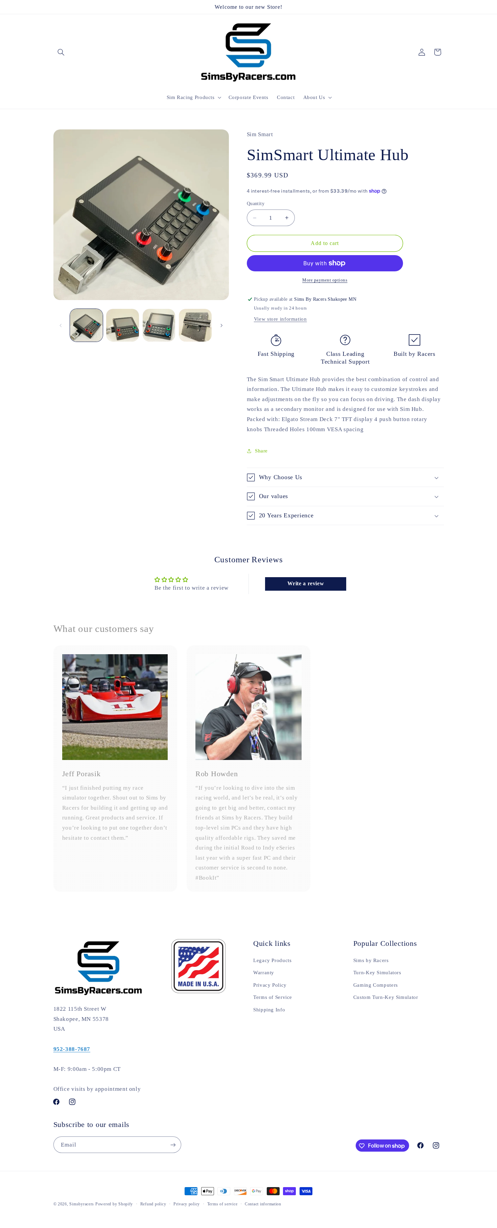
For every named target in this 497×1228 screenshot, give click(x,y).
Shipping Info (269, 1009)
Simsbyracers (81, 1204)
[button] (61, 52)
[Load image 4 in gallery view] (195, 325)
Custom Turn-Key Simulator (385, 997)
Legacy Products (272, 960)
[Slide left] (60, 325)
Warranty (263, 972)
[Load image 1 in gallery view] (86, 325)
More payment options (325, 280)
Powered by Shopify (114, 1204)
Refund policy (153, 1204)
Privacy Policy (270, 985)
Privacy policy (186, 1204)
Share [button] (261, 450)
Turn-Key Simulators (377, 972)
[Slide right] (221, 325)
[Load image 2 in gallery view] (122, 325)
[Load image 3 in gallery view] (159, 325)
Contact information (263, 1204)
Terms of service (222, 1204)
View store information (280, 319)
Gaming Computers (375, 985)
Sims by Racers (371, 960)
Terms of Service (272, 997)
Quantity (255, 203)
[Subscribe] (173, 1144)
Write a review (305, 584)
